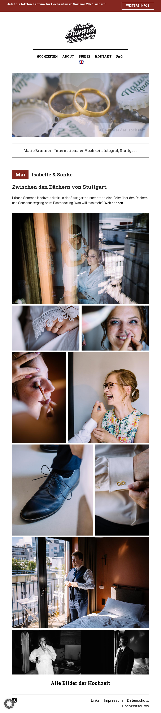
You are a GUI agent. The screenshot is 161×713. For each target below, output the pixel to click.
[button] (9, 704)
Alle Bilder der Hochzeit (80, 683)
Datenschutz (138, 700)
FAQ (119, 56)
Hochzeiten (47, 56)
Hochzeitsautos (135, 706)
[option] (80, 105)
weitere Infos (137, 6)
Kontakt (103, 56)
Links (95, 700)
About (68, 56)
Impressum (113, 700)
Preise (84, 56)
